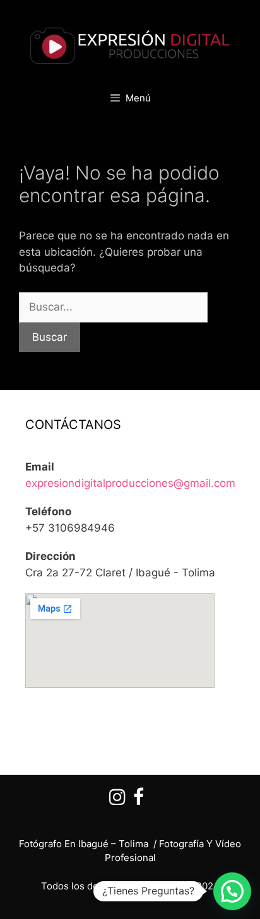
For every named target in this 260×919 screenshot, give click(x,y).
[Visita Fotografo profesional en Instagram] (117, 800)
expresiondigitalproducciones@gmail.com (130, 483)
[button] (232, 891)
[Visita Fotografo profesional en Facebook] (138, 800)
